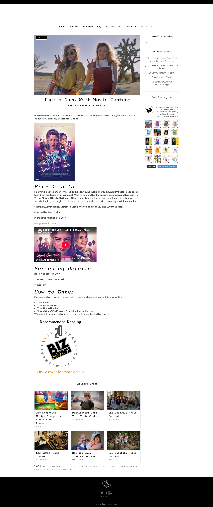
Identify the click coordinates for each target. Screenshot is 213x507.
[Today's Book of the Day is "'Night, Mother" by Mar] (148, 132)
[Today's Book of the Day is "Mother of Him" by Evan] (157, 124)
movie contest (131, 466)
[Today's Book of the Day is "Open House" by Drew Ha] (166, 132)
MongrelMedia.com (45, 223)
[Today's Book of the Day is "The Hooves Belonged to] (166, 141)
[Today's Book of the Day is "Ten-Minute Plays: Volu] (157, 150)
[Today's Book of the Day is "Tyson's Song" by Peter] (157, 141)
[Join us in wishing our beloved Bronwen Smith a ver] (175, 141)
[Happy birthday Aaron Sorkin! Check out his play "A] (148, 141)
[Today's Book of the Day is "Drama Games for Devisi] (166, 159)
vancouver (57, 469)
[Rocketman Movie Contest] (51, 440)
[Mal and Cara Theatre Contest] (87, 440)
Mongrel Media (116, 466)
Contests (41, 38)
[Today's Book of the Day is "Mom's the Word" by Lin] (166, 124)
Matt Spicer (103, 466)
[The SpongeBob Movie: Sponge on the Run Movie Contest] (51, 400)
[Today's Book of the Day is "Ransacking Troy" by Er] (175, 132)
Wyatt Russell (69, 469)
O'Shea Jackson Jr (42, 469)
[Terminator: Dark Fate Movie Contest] (87, 400)
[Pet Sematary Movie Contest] (123, 440)
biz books (60, 466)
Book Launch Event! (162, 77)
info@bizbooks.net (73, 297)
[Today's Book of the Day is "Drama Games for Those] (175, 159)
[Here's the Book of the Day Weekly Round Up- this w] (148, 124)
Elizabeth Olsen (73, 466)
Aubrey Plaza (49, 466)
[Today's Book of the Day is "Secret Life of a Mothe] (175, 124)
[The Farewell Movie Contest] (123, 400)
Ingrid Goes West (89, 466)
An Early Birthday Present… (161, 73)
